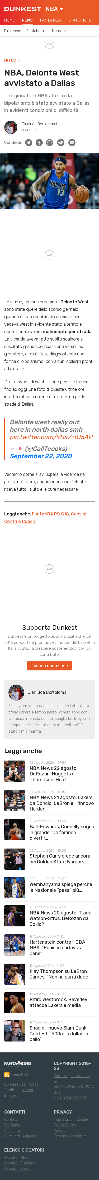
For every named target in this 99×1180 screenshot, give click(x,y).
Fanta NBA (50, 20)
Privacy (60, 1130)
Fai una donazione (49, 665)
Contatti (11, 1119)
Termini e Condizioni (70, 1136)
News (27, 20)
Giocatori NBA (16, 1157)
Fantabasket (37, 31)
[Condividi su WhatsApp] (49, 142)
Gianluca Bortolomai (39, 124)
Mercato (59, 31)
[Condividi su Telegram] (60, 142)
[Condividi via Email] (72, 142)
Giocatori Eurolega (19, 1163)
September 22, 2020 (41, 456)
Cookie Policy (65, 1125)
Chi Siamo (12, 1125)
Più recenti (13, 31)
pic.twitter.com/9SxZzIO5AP (51, 437)
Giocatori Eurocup (19, 1168)
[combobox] (54, 9)
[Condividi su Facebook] (39, 142)
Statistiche (79, 20)
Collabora (12, 1130)
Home (9, 20)
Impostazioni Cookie (71, 1119)
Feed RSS (20, 1074)
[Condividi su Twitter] (28, 142)
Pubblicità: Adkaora (20, 1136)
